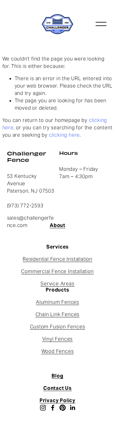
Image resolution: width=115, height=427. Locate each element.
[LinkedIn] (72, 408)
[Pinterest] (62, 408)
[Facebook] (53, 408)
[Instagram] (43, 408)
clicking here (64, 135)
